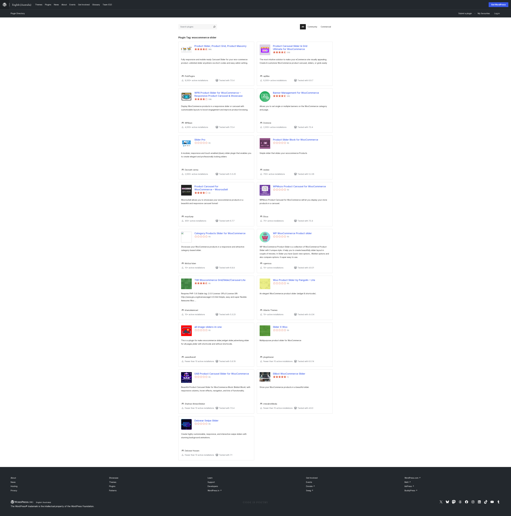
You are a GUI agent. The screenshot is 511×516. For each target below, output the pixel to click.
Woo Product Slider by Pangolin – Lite (294, 280)
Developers (213, 486)
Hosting (14, 486)
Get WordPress (498, 4)
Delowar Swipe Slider (206, 420)
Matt (408, 482)
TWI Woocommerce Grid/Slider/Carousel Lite (220, 280)
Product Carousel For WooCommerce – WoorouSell (211, 188)
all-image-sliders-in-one (208, 327)
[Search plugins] (214, 26)
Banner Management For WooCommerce (296, 92)
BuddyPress (411, 490)
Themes (112, 482)
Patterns (113, 490)
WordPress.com (413, 478)
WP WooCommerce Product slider (292, 233)
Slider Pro (199, 139)
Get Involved (312, 478)
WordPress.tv (215, 490)
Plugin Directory (18, 13)
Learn (210, 478)
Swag (309, 490)
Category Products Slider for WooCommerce (220, 233)
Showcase (113, 478)
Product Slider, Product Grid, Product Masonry (220, 46)
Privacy (14, 490)
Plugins (112, 486)
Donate (310, 486)
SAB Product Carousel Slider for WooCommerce (221, 373)
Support (211, 482)
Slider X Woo (280, 327)
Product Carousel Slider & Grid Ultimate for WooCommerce (290, 47)
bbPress (409, 486)
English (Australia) (43, 502)
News (13, 482)
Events (309, 482)
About (13, 478)
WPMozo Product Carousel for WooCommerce (299, 186)
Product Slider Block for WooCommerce (295, 139)
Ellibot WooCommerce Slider (289, 373)
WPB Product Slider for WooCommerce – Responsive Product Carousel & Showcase (218, 94)
